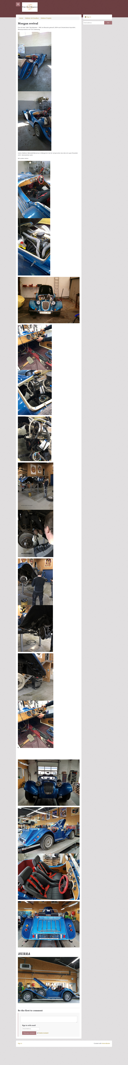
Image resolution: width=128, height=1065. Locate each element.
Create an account (43, 1033)
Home (21, 18)
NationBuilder (106, 1043)
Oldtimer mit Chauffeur (32, 18)
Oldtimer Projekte (46, 18)
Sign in (88, 17)
